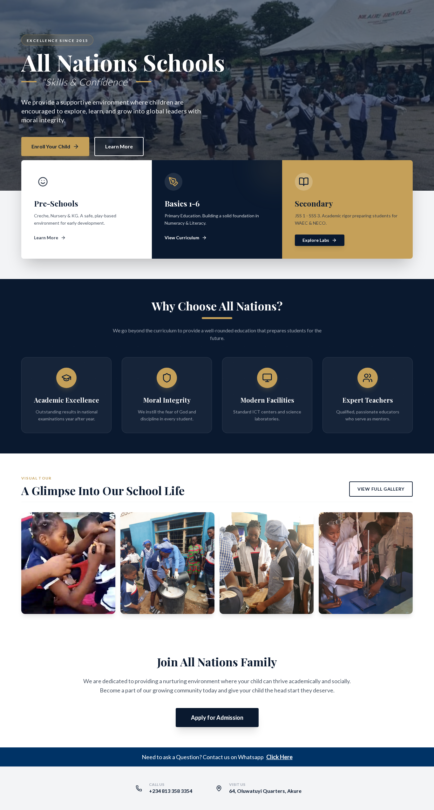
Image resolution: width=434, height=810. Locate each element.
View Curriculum (182, 237)
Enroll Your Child (50, 146)
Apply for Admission (217, 717)
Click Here (279, 756)
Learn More (119, 146)
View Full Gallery (380, 489)
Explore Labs (315, 240)
